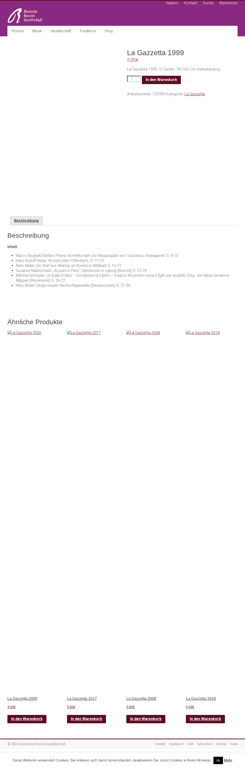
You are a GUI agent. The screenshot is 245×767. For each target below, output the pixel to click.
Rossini (18, 31)
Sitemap (222, 744)
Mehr (228, 760)
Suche (208, 3)
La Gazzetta (194, 94)
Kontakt (190, 3)
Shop (109, 31)
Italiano (172, 3)
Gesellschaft (60, 31)
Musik (37, 31)
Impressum (176, 744)
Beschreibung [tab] (26, 220)
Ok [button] (218, 760)
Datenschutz (205, 744)
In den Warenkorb (161, 79)
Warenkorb (228, 3)
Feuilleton (88, 31)
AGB (190, 744)
